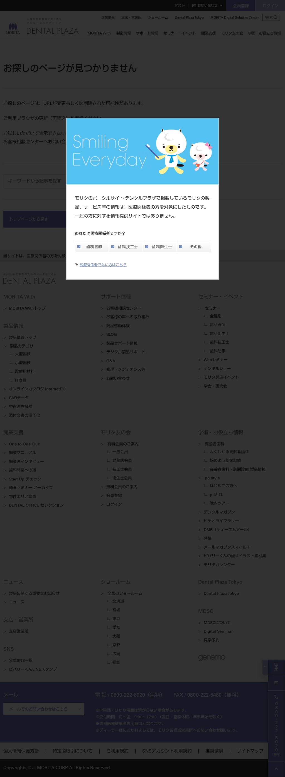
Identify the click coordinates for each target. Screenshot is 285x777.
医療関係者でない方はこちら (103, 265)
